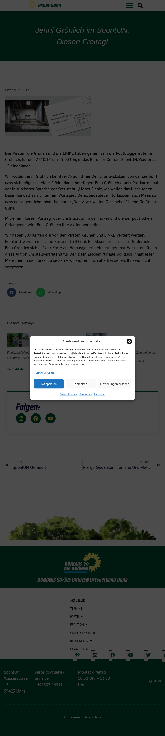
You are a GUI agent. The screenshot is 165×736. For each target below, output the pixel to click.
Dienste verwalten (45, 372)
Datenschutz (85, 394)
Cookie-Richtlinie (68, 394)
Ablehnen (81, 384)
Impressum (99, 394)
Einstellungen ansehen (114, 384)
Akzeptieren (49, 384)
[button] (129, 342)
